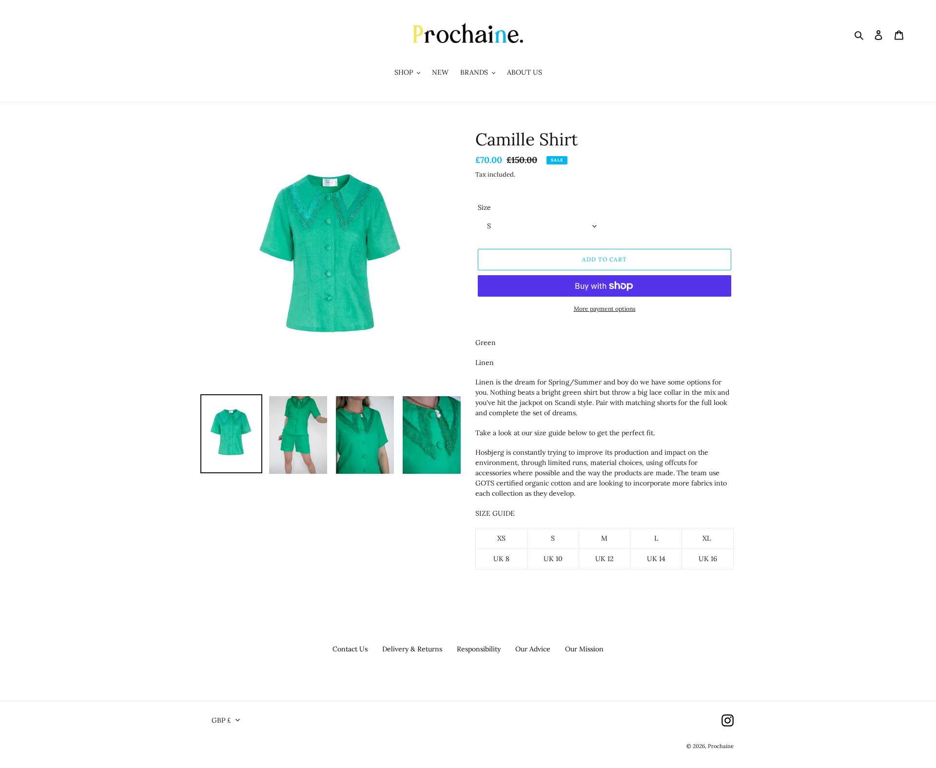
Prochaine (721, 746)
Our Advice (532, 649)
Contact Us (350, 649)
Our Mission (584, 649)
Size (484, 207)
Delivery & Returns (412, 649)
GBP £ (221, 720)
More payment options (605, 308)
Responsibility (479, 649)
